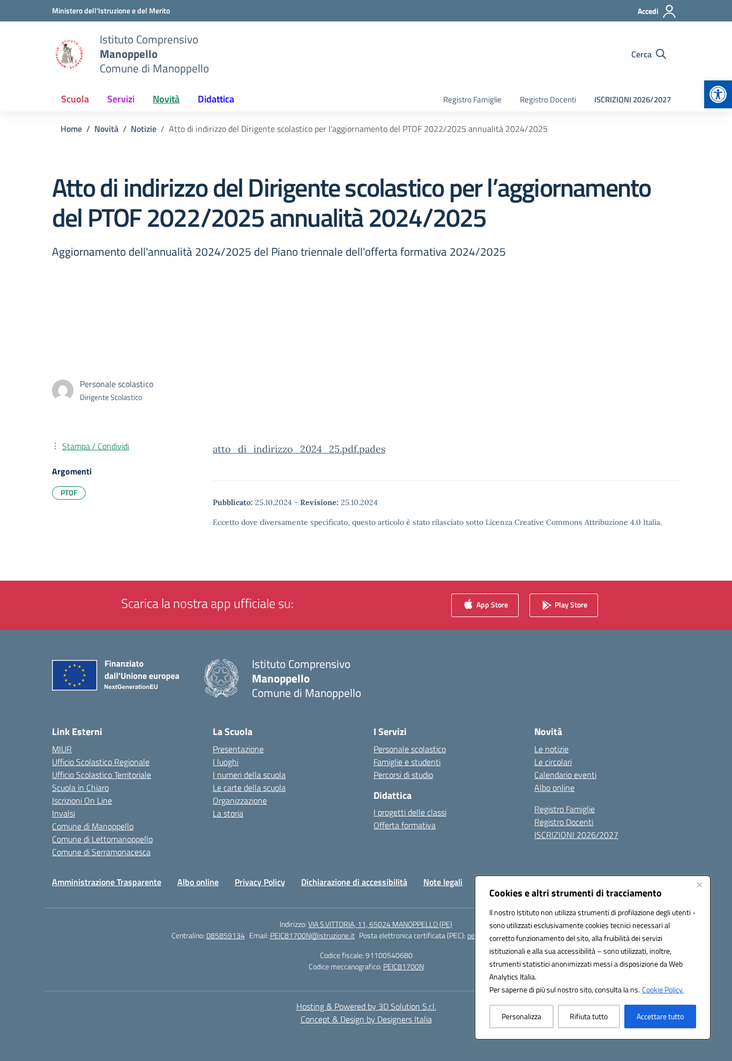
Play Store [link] (570, 604)
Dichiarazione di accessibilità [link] (354, 881)
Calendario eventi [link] (565, 774)
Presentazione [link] (238, 749)
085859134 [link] (225, 935)
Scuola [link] (75, 99)
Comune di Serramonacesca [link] (101, 851)
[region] (593, 957)
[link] (718, 94)
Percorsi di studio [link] (403, 774)
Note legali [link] (442, 881)
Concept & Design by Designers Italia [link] (366, 1019)
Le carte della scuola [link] (249, 787)
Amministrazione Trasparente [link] (106, 881)
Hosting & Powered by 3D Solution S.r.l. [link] (366, 1006)
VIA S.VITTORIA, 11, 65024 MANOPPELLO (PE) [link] (380, 924)
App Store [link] (491, 604)
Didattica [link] (216, 99)
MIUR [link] (62, 749)
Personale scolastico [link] (410, 749)
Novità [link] (166, 99)
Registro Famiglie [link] (472, 99)
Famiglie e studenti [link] (407, 761)
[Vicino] (699, 884)
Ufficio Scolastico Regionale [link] (101, 761)
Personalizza (521, 1016)
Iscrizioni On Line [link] (82, 800)
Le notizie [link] (551, 749)
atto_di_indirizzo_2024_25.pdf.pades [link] (299, 449)
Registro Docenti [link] (548, 99)
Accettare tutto (660, 1016)
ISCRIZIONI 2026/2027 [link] (632, 99)
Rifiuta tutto (589, 1016)
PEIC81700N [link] (403, 966)
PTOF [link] (69, 492)
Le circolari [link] (553, 761)
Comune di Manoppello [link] (92, 826)
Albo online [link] (554, 787)
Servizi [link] (121, 99)
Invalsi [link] (63, 813)
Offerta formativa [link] (405, 825)
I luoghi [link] (225, 761)
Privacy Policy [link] (260, 881)
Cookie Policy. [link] (663, 989)
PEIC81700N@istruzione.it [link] (312, 935)
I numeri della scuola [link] (249, 774)
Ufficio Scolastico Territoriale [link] (101, 774)
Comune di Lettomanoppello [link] (102, 839)
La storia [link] (228, 813)
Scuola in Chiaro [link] (80, 787)
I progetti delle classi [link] (410, 812)
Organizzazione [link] (240, 800)
